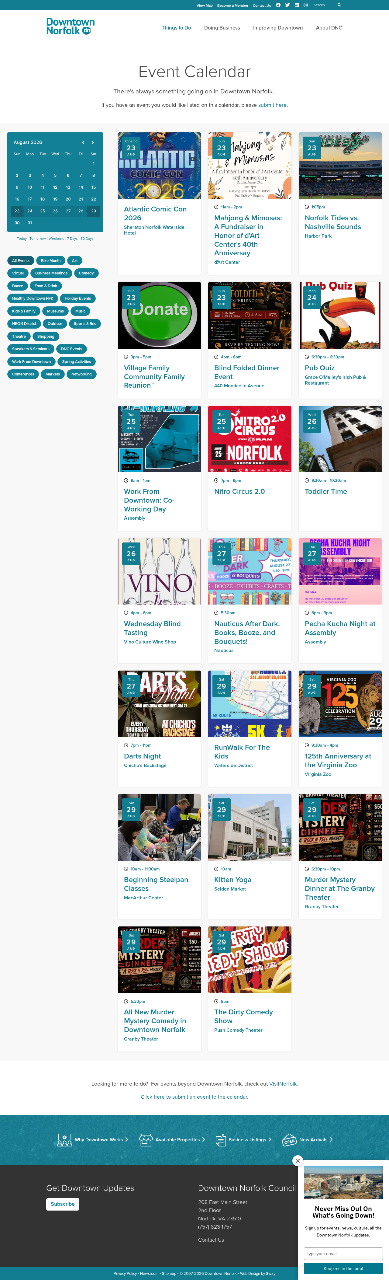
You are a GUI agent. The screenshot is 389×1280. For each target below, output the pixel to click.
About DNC (329, 28)
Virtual (18, 273)
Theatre (19, 336)
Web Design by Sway (257, 1273)
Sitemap (169, 1273)
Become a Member (232, 5)
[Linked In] (297, 5)
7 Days (72, 238)
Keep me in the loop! (343, 1268)
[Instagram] (306, 5)
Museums (55, 311)
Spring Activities (76, 361)
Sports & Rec (85, 323)
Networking (81, 374)
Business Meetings (51, 273)
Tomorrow (37, 238)
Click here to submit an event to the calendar (194, 1097)
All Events (20, 260)
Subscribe (63, 1204)
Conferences (23, 374)
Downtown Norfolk (221, 1273)
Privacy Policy (125, 1273)
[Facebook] (278, 5)
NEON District (24, 323)
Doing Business (222, 28)
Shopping (45, 336)
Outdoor (55, 323)
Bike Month (50, 260)
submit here (272, 105)
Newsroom (149, 1273)
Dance (17, 286)
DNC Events (71, 349)
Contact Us (262, 5)
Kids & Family (24, 311)
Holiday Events (78, 298)
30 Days (87, 238)
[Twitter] (287, 5)
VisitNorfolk (283, 1084)
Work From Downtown (31, 361)
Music (80, 311)
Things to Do (176, 28)
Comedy (86, 273)
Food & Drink (46, 286)
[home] (70, 27)
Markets (53, 374)
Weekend (56, 238)
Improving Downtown (278, 28)
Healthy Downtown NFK (32, 298)
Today (22, 238)
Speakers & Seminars (31, 349)
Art (74, 260)
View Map (205, 5)
